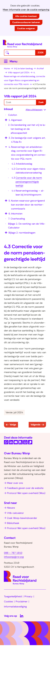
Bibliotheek (13, 523)
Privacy (28, 596)
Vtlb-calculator (15, 513)
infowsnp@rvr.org (14, 556)
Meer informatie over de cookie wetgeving (26, 9)
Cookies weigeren (26, 28)
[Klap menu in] (5, 146)
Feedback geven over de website (25, 488)
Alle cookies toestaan (26, 16)
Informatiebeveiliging (15, 606)
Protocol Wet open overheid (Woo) (26, 493)
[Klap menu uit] (5, 119)
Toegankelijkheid (13, 596)
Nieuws (11, 507)
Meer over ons (15, 483)
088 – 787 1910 (13, 552)
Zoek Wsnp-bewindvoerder (22, 518)
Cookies (8, 601)
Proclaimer (21, 601)
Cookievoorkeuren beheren (26, 22)
